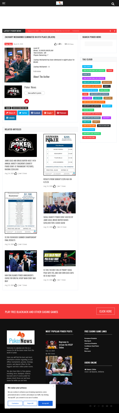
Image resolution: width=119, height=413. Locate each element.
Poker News (8, 44)
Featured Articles (90, 90)
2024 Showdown (89, 137)
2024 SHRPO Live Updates (99, 94)
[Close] (53, 386)
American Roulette (90, 343)
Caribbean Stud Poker (91, 346)
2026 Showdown (103, 126)
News (85, 94)
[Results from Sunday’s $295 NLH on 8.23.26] (59, 154)
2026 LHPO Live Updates (91, 82)
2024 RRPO (97, 98)
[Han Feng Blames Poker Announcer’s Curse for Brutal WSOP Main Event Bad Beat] (21, 261)
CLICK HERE (105, 311)
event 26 (86, 74)
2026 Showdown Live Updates (93, 70)
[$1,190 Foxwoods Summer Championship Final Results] (21, 213)
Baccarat (87, 351)
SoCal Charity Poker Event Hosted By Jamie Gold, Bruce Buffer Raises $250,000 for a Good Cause (58, 220)
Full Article (37, 71)
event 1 (106, 86)
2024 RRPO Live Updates (91, 134)
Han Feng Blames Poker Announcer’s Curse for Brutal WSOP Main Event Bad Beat (20, 278)
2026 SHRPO (107, 106)
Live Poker (87, 98)
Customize (15, 403)
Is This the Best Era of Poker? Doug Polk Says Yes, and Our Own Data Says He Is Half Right (58, 273)
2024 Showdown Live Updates (93, 78)
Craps (86, 348)
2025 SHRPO (107, 82)
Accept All (45, 403)
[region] (30, 396)
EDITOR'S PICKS (88, 130)
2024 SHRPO (87, 66)
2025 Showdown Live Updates (93, 102)
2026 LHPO (108, 98)
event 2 (96, 122)
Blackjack (87, 341)
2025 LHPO (86, 122)
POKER (110, 70)
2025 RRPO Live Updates (91, 106)
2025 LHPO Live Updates (91, 118)
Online (90, 369)
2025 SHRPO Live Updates (92, 86)
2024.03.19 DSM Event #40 (20, 108)
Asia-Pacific (104, 90)
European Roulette (90, 338)
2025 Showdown (89, 126)
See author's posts (34, 93)
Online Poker (88, 110)
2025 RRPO (106, 118)
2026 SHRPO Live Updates (92, 114)
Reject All (30, 403)
